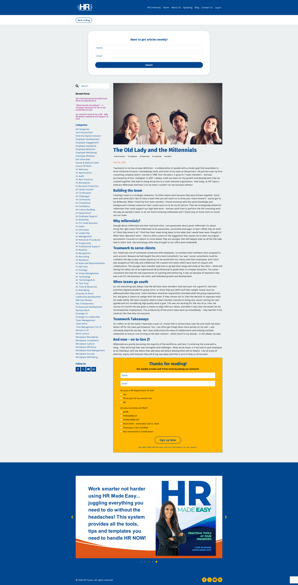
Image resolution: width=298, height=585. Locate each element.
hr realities (81, 249)
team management (85, 320)
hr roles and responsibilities (90, 263)
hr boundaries (83, 182)
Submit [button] (149, 65)
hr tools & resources (86, 286)
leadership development (88, 296)
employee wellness (85, 156)
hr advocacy (82, 169)
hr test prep (82, 283)
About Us (176, 7)
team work (167, 156)
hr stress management (87, 273)
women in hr (82, 330)
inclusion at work (84, 293)
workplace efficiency (86, 347)
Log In (218, 7)
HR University (154, 7)
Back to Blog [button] (84, 20)
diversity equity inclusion (88, 135)
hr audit (80, 176)
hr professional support (88, 246)
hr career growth (84, 189)
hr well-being (82, 290)
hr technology (83, 276)
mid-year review (84, 300)
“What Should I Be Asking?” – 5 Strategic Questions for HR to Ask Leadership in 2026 (91, 107)
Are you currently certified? (134, 407)
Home (166, 7)
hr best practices (119, 156)
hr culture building (85, 209)
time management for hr (89, 327)
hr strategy (81, 270)
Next (226, 517)
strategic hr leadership (88, 316)
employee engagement (87, 142)
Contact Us (207, 7)
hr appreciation (84, 172)
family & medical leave (87, 162)
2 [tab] (145, 562)
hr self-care (82, 266)
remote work (82, 310)
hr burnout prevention (87, 186)
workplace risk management (90, 350)
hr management (84, 236)
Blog (197, 7)
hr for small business (87, 223)
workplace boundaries (87, 337)
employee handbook (86, 146)
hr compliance (132, 156)
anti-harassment (84, 132)
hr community (83, 199)
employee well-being (86, 152)
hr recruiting (82, 256)
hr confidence (83, 206)
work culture (82, 333)
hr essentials (82, 219)
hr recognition (83, 253)
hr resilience (82, 259)
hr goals (80, 226)
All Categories (83, 129)
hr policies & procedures (88, 239)
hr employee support (86, 216)
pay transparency (85, 303)
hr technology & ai (85, 280)
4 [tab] (153, 562)
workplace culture (85, 343)
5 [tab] (156, 562)
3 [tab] (149, 562)
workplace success (85, 353)
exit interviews (83, 159)
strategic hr (82, 313)
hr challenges (83, 196)
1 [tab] (141, 562)
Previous (72, 517)
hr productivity (83, 243)
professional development (89, 306)
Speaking (187, 7)
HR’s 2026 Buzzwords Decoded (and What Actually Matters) (91, 99)
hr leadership (156, 156)
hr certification (83, 192)
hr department (145, 156)
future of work (83, 166)
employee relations (85, 149)
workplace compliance (87, 340)
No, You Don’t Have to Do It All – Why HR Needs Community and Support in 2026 (92, 116)
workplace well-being (87, 357)
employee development (88, 139)
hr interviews (82, 229)
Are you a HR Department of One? (137, 390)
